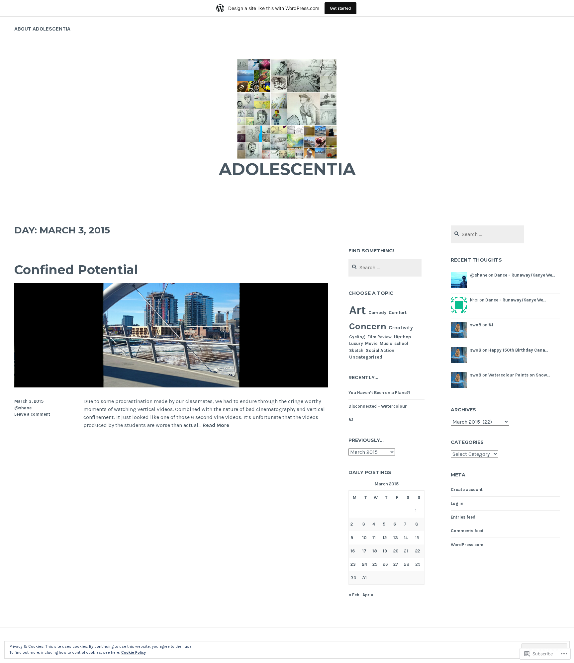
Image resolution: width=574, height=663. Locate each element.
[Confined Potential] (171, 385)
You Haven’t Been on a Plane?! (379, 392)
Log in (457, 503)
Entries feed (463, 517)
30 (353, 577)
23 (353, 564)
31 (364, 577)
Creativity (401, 328)
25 (374, 564)
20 (396, 550)
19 (385, 550)
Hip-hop (402, 336)
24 (364, 564)
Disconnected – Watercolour (377, 406)
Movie (371, 343)
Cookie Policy (133, 652)
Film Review (379, 336)
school (401, 343)
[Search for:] (385, 267)
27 (395, 564)
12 (385, 537)
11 (374, 537)
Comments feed (467, 530)
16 (352, 550)
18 (374, 550)
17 (364, 550)
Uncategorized (365, 357)
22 (417, 550)
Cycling (357, 336)
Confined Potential (76, 270)
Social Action (380, 350)
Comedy (377, 312)
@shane (23, 407)
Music (386, 343)
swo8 (475, 324)
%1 (350, 419)
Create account (467, 489)
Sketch (356, 350)
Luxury (356, 343)
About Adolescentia (42, 29)
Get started (340, 8)
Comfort (398, 312)
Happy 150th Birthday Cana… (518, 350)
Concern (367, 326)
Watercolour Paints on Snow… (519, 375)
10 (364, 537)
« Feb (353, 594)
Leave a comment (32, 414)
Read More (216, 425)
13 (395, 537)
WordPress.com (467, 544)
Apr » (367, 594)
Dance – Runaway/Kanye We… (524, 275)
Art (357, 310)
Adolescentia (287, 169)
